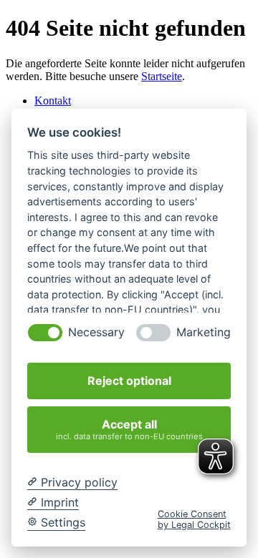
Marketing (203, 332)
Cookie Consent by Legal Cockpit (194, 519)
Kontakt (52, 100)
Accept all (129, 429)
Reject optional (129, 380)
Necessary (96, 332)
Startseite (161, 76)
